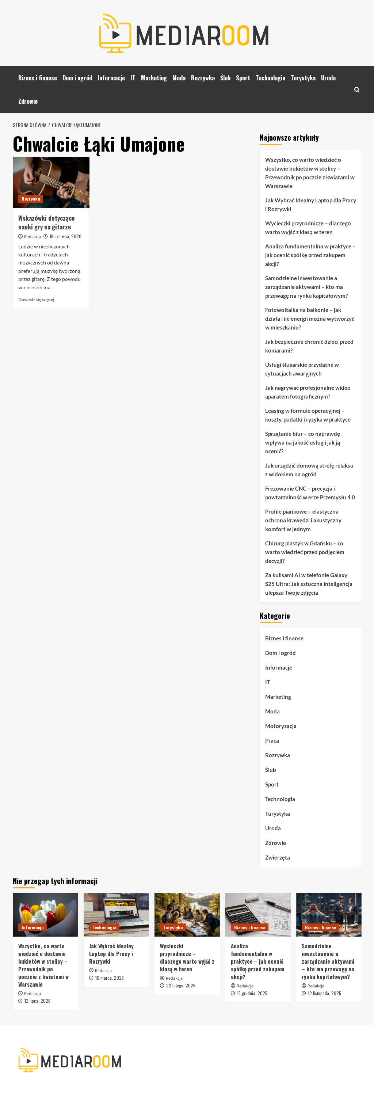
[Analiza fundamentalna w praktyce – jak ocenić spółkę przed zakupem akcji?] (258, 915)
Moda (179, 77)
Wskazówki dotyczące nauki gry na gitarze (46, 222)
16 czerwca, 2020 (65, 236)
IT (133, 77)
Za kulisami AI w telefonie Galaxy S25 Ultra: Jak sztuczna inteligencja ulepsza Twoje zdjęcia (308, 584)
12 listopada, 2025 (324, 993)
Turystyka (303, 77)
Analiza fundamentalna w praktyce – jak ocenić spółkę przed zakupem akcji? (310, 255)
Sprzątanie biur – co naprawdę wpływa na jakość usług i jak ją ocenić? (302, 442)
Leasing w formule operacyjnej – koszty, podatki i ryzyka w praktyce (308, 415)
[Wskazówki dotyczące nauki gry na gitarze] (51, 182)
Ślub (225, 77)
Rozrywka (203, 77)
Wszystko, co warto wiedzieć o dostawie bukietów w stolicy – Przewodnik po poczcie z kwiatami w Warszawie (310, 172)
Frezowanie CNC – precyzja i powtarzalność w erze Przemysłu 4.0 (310, 492)
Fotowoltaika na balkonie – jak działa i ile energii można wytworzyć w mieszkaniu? (309, 318)
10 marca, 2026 (109, 978)
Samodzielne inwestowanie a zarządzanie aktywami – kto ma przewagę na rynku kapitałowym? (306, 287)
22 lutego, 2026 (180, 985)
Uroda (328, 77)
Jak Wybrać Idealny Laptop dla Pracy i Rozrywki (310, 204)
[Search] (357, 89)
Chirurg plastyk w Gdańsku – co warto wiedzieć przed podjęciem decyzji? (304, 552)
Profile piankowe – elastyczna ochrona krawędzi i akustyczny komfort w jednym (303, 520)
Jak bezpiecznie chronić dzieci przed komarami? (309, 346)
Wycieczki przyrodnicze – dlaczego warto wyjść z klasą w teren (308, 227)
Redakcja (32, 237)
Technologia (270, 77)
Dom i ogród (77, 77)
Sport (243, 77)
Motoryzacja (281, 726)
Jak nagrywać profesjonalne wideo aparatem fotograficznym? (308, 392)
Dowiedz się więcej (36, 299)
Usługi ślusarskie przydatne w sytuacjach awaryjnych (302, 369)
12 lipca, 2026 (37, 1001)
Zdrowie (28, 101)
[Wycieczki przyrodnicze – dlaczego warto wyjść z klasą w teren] (187, 915)
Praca (272, 740)
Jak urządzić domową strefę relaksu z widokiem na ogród (309, 469)
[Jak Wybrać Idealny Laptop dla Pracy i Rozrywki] (116, 915)
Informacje (111, 77)
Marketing (154, 77)
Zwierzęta (277, 857)
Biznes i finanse (37, 77)
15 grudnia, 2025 (252, 993)
